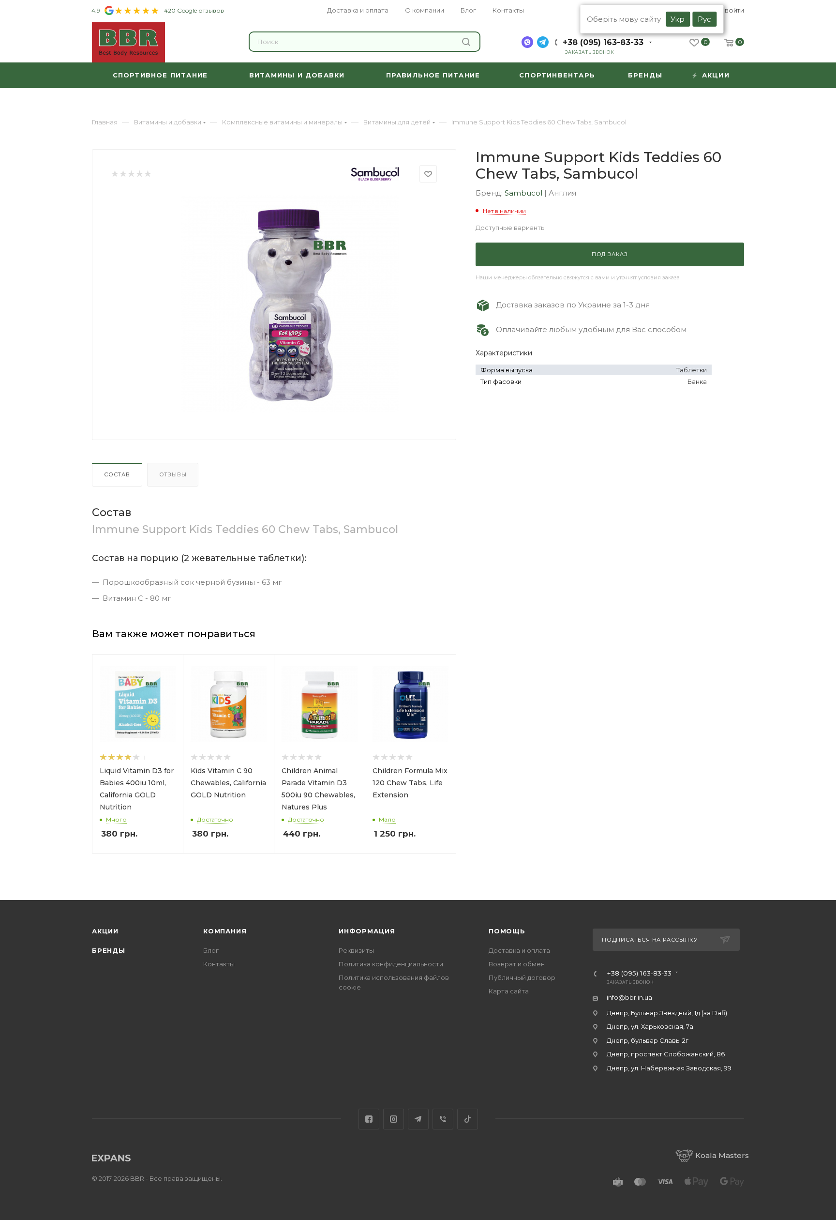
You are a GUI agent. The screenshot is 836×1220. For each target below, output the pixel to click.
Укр (678, 19)
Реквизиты (356, 950)
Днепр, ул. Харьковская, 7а (650, 1026)
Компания (224, 931)
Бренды (108, 950)
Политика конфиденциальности (391, 964)
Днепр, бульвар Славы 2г (647, 1040)
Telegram (418, 1119)
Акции (105, 931)
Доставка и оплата (519, 950)
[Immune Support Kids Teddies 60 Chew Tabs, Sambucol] (290, 303)
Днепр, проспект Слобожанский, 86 (666, 1054)
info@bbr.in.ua (629, 997)
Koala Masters (722, 1155)
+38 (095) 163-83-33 (603, 42)
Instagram (393, 1119)
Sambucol (524, 193)
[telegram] (543, 42)
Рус (704, 19)
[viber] (527, 42)
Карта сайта (509, 991)
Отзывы (173, 474)
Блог (211, 950)
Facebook (368, 1119)
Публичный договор (522, 977)
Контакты (219, 964)
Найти (467, 41)
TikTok (467, 1119)
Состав (117, 474)
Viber (443, 1119)
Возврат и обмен (517, 964)
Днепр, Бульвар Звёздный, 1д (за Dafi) (667, 1013)
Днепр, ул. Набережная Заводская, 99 (669, 1068)
